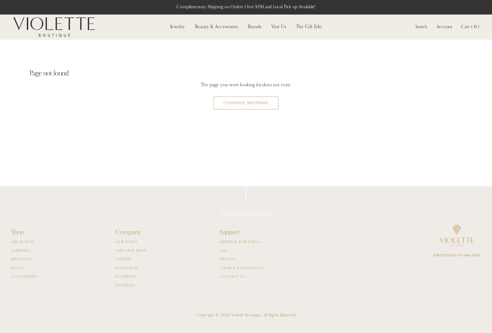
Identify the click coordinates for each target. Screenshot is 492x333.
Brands (255, 26)
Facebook (126, 277)
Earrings (20, 251)
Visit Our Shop (131, 251)
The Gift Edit (309, 26)
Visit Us (278, 26)
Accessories (24, 277)
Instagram (127, 268)
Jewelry (177, 26)
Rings (17, 268)
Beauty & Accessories (216, 26)
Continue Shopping (246, 103)
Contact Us (232, 277)
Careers (124, 259)
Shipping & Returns (240, 242)
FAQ (223, 251)
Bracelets (21, 259)
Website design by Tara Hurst (457, 255)
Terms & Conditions (241, 268)
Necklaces (22, 242)
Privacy (227, 259)
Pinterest (126, 285)
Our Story (127, 242)
